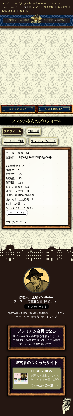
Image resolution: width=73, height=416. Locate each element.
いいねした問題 (14, 141)
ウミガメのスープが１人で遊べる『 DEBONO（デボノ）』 (31, 3)
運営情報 (62, 7)
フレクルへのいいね (43, 141)
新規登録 (48, 7)
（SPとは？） (17, 213)
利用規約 (24, 11)
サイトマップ (49, 316)
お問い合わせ (8, 11)
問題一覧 (33, 131)
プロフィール (12, 131)
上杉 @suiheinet (43, 297)
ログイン (37, 7)
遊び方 (35, 316)
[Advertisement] (36, 66)
